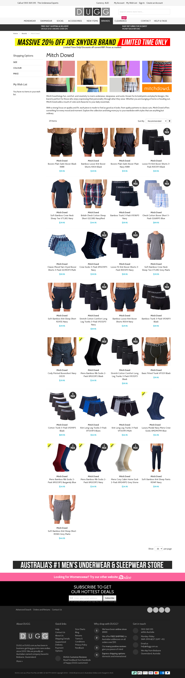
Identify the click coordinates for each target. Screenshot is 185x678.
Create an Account (154, 3)
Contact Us (57, 609)
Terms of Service (109, 601)
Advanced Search (23, 609)
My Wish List (131, 3)
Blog (77, 632)
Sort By (141, 121)
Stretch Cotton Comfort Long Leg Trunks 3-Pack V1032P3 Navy (93, 321)
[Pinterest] (167, 609)
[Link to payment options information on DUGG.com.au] (151, 673)
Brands (24, 33)
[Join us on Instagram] (156, 609)
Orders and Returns (41, 609)
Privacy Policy (99, 601)
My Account (119, 3)
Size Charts (80, 629)
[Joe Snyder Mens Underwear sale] (92, 39)
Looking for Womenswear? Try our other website (86, 577)
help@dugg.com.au (149, 646)
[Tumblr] (162, 609)
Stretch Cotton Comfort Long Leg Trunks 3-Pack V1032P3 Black (124, 376)
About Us (59, 635)
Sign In (142, 3)
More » (19, 661)
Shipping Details (62, 638)
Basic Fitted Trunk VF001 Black (156, 373)
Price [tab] (16, 73)
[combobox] (144, 11)
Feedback (79, 648)
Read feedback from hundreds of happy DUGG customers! (77, 660)
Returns (78, 635)
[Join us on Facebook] (150, 609)
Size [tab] (15, 62)
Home (15, 33)
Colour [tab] (17, 68)
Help (57, 629)
